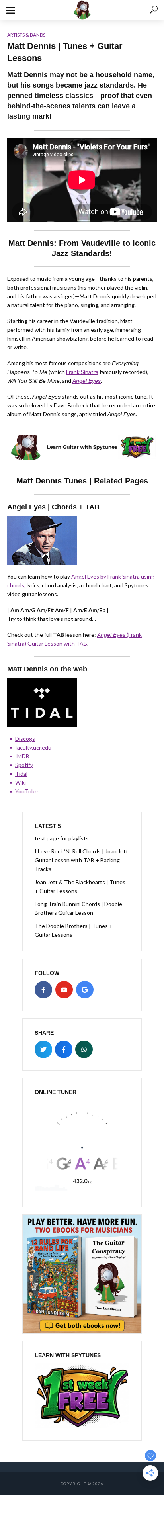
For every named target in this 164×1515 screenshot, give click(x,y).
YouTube (26, 791)
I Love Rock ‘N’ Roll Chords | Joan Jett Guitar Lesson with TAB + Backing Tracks (81, 860)
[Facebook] (43, 989)
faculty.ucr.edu (33, 747)
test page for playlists (62, 838)
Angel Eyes (86, 381)
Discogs (25, 738)
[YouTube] (64, 989)
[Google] (85, 989)
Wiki (20, 782)
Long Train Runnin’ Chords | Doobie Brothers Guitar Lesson (78, 908)
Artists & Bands (26, 35)
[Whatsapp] (84, 1049)
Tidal (21, 773)
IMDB (22, 756)
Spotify (24, 764)
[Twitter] (43, 1049)
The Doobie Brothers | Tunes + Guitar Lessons (74, 930)
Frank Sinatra (82, 371)
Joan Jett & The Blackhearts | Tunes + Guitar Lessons (80, 886)
